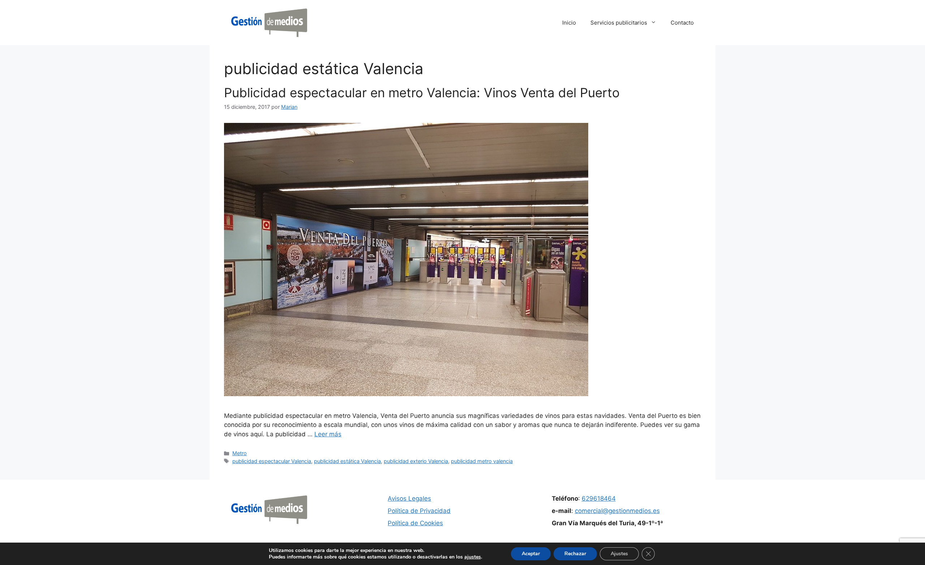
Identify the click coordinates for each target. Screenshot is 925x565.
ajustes (472, 557)
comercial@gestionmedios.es (617, 510)
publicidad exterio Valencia (416, 461)
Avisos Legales (409, 498)
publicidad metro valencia (482, 461)
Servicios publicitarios (618, 22)
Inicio (569, 22)
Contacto (682, 22)
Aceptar (531, 553)
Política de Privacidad (419, 510)
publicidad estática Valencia (347, 461)
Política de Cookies (415, 523)
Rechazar (575, 553)
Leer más (327, 434)
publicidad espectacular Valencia (271, 461)
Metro (239, 453)
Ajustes (619, 553)
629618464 (599, 498)
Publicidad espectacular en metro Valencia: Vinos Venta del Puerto (422, 92)
